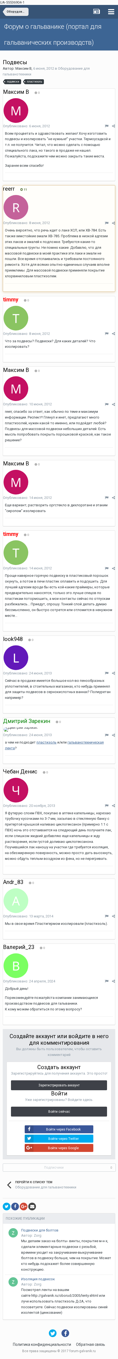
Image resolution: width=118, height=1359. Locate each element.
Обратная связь (90, 1344)
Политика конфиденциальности (42, 1344)
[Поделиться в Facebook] (15, 1206)
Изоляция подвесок (38, 1279)
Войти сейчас (59, 1112)
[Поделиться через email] (32, 1206)
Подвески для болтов (39, 1230)
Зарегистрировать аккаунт (59, 1085)
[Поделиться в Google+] (23, 1206)
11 (25, 189)
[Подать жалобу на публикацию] (106, 126)
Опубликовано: (26, 126)
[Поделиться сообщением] (113, 126)
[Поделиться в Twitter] (6, 1206)
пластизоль (46, 742)
